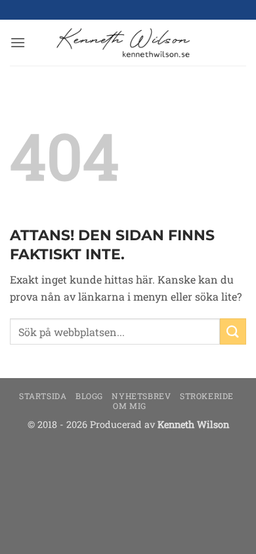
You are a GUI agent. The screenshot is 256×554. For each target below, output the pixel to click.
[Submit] (233, 331)
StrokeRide (207, 396)
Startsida (43, 396)
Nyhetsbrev (141, 396)
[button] (18, 42)
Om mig (129, 405)
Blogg (89, 396)
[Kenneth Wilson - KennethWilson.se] (121, 43)
